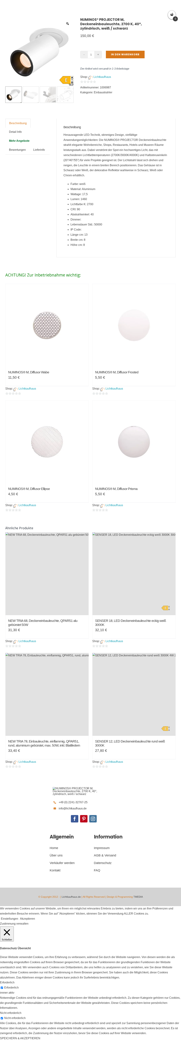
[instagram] (93, 818)
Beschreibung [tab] (18, 123)
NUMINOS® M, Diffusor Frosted (116, 372)
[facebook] (74, 818)
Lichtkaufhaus (102, 76)
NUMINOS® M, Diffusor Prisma (116, 489)
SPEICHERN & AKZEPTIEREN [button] (20, 1038)
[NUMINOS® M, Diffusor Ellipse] (47, 441)
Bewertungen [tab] (17, 149)
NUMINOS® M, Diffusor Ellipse (29, 489)
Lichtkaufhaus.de (71, 896)
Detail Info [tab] (15, 131)
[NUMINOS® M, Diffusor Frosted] (134, 325)
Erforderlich (11, 987)
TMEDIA (138, 896)
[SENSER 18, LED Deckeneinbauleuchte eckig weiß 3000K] (134, 573)
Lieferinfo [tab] (39, 149)
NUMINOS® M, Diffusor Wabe (28, 372)
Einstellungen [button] (9, 918)
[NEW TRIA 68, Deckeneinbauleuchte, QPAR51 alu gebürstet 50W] (47, 573)
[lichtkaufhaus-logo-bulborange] (79, 788)
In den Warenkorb (125, 54)
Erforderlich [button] (7, 982)
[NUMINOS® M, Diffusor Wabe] (47, 325)
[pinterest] (83, 818)
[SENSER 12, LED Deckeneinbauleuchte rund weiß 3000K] (134, 694)
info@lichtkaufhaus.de (73, 808)
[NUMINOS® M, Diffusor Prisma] (134, 441)
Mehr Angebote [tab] (19, 140)
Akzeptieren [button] (27, 918)
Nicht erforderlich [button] (10, 1012)
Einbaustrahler (103, 92)
